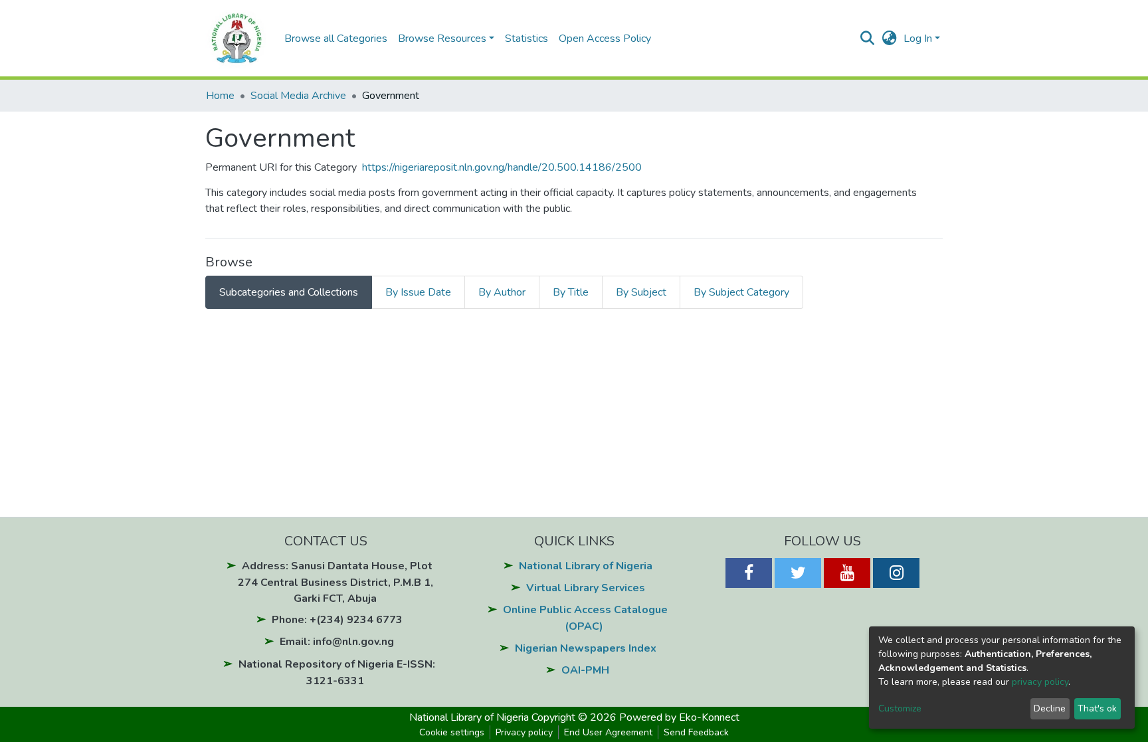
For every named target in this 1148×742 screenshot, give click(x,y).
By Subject (641, 292)
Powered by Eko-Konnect (679, 717)
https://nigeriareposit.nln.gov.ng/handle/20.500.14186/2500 (502, 167)
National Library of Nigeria (585, 566)
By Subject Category (741, 292)
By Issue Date (418, 292)
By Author (502, 292)
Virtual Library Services (585, 588)
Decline (1050, 708)
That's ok (1097, 708)
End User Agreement (608, 732)
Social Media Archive (298, 95)
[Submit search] (867, 38)
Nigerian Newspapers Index (585, 648)
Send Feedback (696, 732)
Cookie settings (451, 732)
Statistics (526, 38)
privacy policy (1040, 682)
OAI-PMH (585, 670)
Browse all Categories (335, 38)
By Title (571, 292)
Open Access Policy (605, 38)
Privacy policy (524, 732)
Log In (918, 38)
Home (220, 95)
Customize (899, 708)
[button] (889, 38)
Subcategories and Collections (288, 292)
